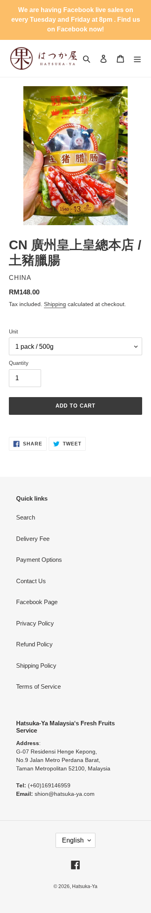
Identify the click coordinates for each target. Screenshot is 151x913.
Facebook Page (37, 601)
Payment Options (39, 559)
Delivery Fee (33, 538)
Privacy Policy (35, 623)
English (73, 840)
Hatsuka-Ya (84, 886)
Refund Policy (34, 644)
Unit (13, 332)
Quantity (19, 363)
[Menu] (137, 58)
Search (25, 517)
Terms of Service (38, 686)
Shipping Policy (36, 665)
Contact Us (31, 581)
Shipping (55, 304)
